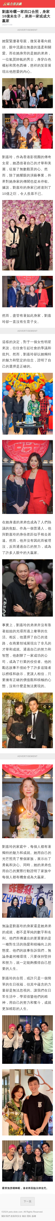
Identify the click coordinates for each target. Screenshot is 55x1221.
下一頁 (27, 1201)
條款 (24, 1216)
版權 (34, 1216)
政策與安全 (16, 1216)
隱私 (29, 1216)
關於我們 (6, 1216)
